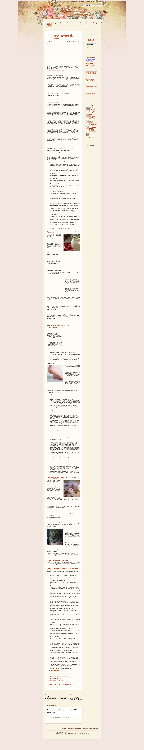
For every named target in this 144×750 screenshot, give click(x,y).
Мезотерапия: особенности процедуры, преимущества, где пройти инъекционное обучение (76, 698)
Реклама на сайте (90, 1)
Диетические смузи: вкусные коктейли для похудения (92, 117)
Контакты (81, 1)
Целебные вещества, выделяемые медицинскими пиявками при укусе (92, 129)
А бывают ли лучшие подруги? (91, 86)
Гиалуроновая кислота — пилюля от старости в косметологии (61, 673)
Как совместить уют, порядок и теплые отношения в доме (91, 73)
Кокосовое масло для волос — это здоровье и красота (60, 676)
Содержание (74, 1)
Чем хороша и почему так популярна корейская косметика (63, 697)
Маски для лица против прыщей (56, 678)
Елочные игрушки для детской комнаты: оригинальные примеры (90, 64)
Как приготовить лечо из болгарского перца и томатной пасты (90, 94)
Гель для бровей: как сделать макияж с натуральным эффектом (50, 697)
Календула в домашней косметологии (57, 674)
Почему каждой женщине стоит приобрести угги (92, 136)
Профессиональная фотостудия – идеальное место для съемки (92, 111)
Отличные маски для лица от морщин (57, 680)
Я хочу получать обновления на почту (55, 721)
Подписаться (91, 46)
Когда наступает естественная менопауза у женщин (93, 123)
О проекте (99, 1)
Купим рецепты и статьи (93, 33)
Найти (98, 5)
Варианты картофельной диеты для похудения (90, 80)
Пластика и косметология (75, 41)
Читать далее (51, 700)
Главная (67, 1)
